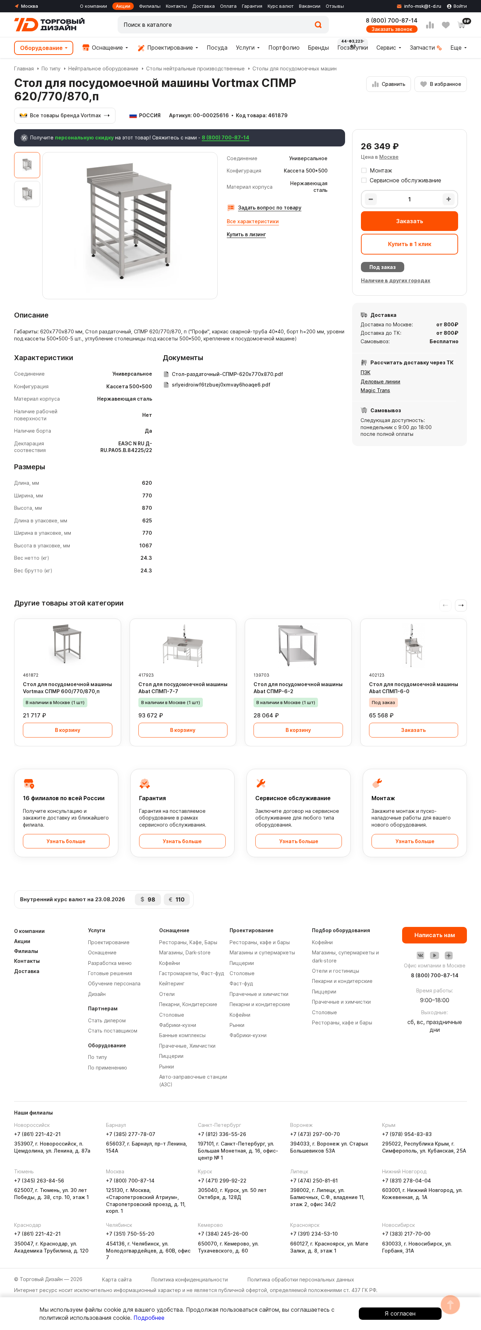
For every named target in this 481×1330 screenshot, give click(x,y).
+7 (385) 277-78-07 (130, 1134)
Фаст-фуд (241, 983)
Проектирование (169, 47)
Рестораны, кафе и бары (260, 942)
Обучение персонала (114, 983)
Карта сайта (117, 1279)
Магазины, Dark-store (185, 952)
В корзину (67, 730)
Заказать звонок (391, 29)
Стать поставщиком (112, 1031)
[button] (461, 605)
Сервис (386, 47)
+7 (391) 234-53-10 (314, 1234)
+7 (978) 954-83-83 (407, 1134)
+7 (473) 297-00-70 (315, 1134)
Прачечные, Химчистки (187, 1046)
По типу (51, 68)
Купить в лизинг (246, 234)
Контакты (176, 6)
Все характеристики (253, 221)
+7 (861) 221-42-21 (37, 1134)
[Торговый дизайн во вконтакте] (420, 955)
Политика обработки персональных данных (301, 1279)
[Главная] (49, 24)
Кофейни (169, 963)
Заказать (409, 221)
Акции (123, 6)
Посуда (217, 47)
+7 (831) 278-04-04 (406, 1181)
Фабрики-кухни (177, 1025)
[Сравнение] (430, 25)
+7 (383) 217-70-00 (406, 1234)
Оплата (228, 6)
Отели (167, 994)
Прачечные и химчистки (259, 994)
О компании (93, 6)
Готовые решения (110, 973)
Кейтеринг (172, 983)
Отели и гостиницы (335, 971)
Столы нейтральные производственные (195, 68)
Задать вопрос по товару (269, 208)
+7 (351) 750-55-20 (130, 1234)
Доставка (203, 6)
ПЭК (365, 372)
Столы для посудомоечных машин (294, 68)
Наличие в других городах (395, 280)
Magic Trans (375, 390)
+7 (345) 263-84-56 (39, 1181)
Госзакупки (352, 47)
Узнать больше (66, 841)
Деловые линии (380, 381)
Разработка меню (110, 963)
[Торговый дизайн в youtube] (434, 955)
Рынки (166, 1066)
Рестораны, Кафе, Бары (188, 942)
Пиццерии (171, 1056)
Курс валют (281, 6)
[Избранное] (446, 25)
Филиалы (150, 6)
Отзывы (335, 6)
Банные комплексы (182, 1035)
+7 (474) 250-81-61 (314, 1181)
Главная (24, 68)
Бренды (318, 47)
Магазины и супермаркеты (262, 952)
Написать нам (434, 935)
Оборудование (41, 47)
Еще (456, 47)
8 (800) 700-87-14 (392, 20)
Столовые (171, 1015)
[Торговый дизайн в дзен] (449, 955)
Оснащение (106, 47)
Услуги (245, 47)
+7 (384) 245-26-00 (223, 1234)
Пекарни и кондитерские (260, 1004)
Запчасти (422, 47)
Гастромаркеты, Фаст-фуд (191, 973)
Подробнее (148, 1317)
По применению (107, 1068)
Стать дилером (107, 1020)
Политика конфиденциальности (189, 1279)
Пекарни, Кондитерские (188, 1004)
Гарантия (252, 6)
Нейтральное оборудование (103, 68)
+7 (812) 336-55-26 (222, 1134)
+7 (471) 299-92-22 (222, 1181)
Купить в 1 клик (409, 243)
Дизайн (97, 994)
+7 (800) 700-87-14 (130, 1181)
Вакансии (309, 6)
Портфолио (284, 47)
